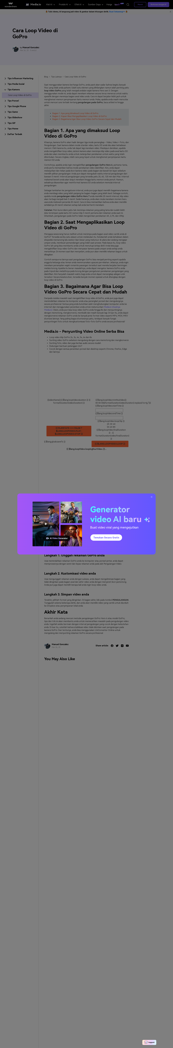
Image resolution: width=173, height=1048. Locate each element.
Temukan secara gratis (106, 537)
